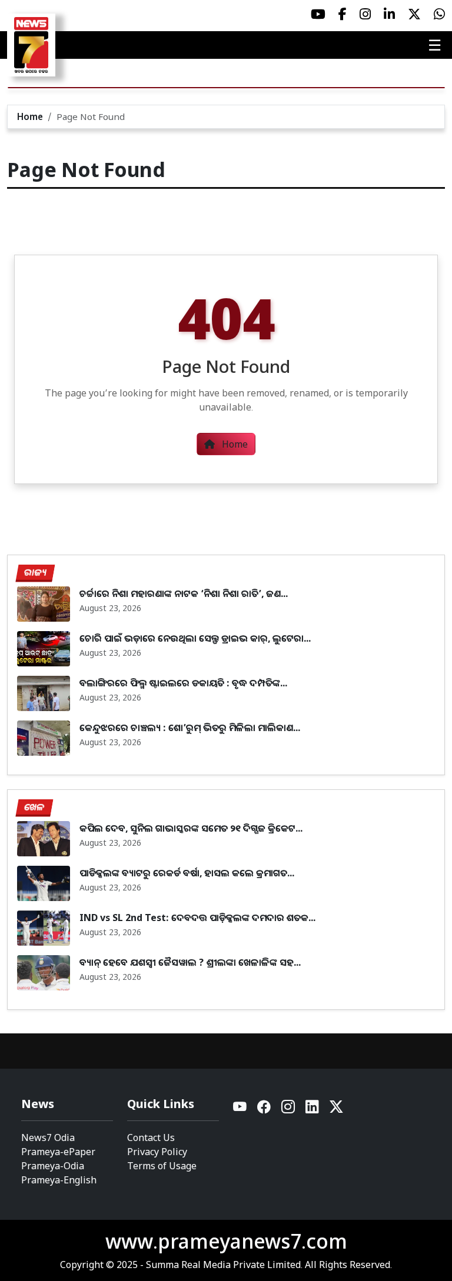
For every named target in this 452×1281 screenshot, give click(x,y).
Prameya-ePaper (58, 1151)
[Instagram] (288, 1109)
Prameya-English (59, 1179)
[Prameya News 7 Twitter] (414, 14)
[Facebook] (264, 1109)
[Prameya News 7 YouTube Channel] (318, 14)
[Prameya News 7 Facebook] (342, 14)
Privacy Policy (157, 1151)
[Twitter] (336, 1109)
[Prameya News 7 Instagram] (365, 14)
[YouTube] (240, 1109)
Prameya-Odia (52, 1165)
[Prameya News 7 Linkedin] (389, 14)
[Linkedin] (312, 1109)
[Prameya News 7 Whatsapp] (439, 14)
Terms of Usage (162, 1165)
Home (30, 116)
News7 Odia (48, 1137)
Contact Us (151, 1137)
